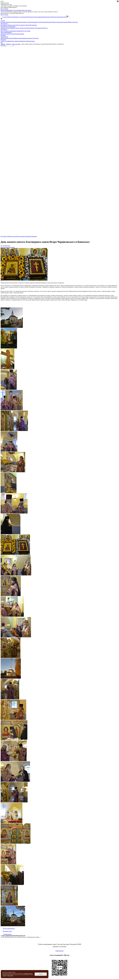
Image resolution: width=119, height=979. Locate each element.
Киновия (48, 17)
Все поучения (4, 9)
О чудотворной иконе (19, 10)
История (3, 22)
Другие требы (26, 31)
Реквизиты (23, 41)
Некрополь (48, 22)
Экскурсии (28, 10)
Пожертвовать (7, 934)
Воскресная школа (27, 38)
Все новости (4, 23)
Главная (3, 44)
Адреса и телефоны (6, 41)
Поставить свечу (7, 931)
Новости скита (12, 25)
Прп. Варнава (11, 28)
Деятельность (54, 17)
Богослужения (20, 25)
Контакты (61, 17)
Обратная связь (30, 41)
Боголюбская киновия (20, 22)
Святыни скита (10, 22)
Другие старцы (19, 28)
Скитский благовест (29, 28)
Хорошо (40, 974)
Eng (65, 17)
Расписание (30, 17)
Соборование (13, 31)
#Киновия (11, 247)
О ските (5, 17)
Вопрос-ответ (72, 22)
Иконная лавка (18, 38)
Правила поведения (57, 22)
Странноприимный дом (33, 22)
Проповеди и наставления (19, 17)
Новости (9, 17)
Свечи (7, 34)
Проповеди (4, 28)
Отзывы (65, 22)
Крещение (20, 31)
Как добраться (16, 41)
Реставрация (33, 25)
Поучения (38, 28)
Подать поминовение (7, 10)
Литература (44, 28)
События (27, 25)
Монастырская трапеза (7, 38)
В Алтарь (12, 34)
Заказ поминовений (39, 17)
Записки (3, 34)
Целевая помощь (19, 34)
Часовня (42, 22)
